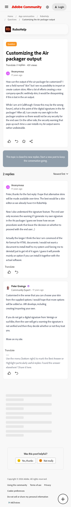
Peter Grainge (18, 286)
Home (10, 16)
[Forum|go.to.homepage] (27, 7)
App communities (26, 16)
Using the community (17, 485)
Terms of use (35, 485)
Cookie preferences (16, 490)
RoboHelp (44, 16)
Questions (12, 19)
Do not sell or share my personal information (27, 496)
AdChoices (15, 502)
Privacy (47, 485)
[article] (35, 229)
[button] (6, 8)
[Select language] (47, 7)
